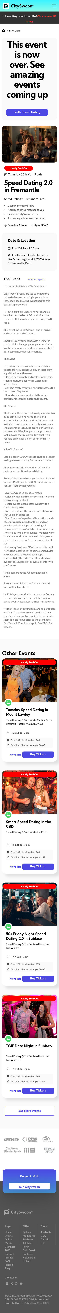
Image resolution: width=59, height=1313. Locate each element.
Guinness (10, 1246)
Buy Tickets (38, 754)
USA (43, 1235)
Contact (9, 1253)
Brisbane (28, 1239)
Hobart (27, 1261)
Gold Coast (29, 1250)
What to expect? (36, 279)
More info (15, 755)
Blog (7, 1268)
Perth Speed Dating (27, 112)
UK (42, 1243)
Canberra (28, 1253)
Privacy (9, 1257)
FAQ (7, 1261)
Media (8, 1243)
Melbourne (29, 1235)
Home (8, 1232)
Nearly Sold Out (19, 168)
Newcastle (29, 1257)
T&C (7, 1250)
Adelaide (28, 1243)
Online (8, 1239)
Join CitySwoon (29, 1187)
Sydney (27, 1232)
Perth (26, 1246)
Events (9, 1235)
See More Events (29, 1111)
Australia (46, 1232)
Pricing (9, 1264)
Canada (45, 1239)
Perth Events (14, 30)
